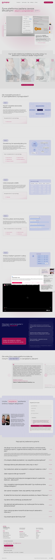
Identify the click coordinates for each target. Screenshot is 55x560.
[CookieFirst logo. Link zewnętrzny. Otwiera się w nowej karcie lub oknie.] (12, 276)
